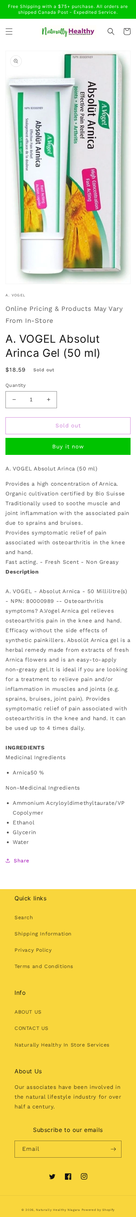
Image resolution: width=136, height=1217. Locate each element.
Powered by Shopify (98, 1210)
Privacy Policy (33, 950)
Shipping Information (43, 934)
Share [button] (21, 860)
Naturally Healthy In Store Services (62, 1045)
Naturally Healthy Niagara (58, 1210)
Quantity (15, 385)
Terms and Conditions (44, 966)
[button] (9, 31)
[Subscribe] (113, 1149)
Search (24, 917)
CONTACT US (32, 1028)
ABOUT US (28, 1012)
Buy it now (68, 446)
